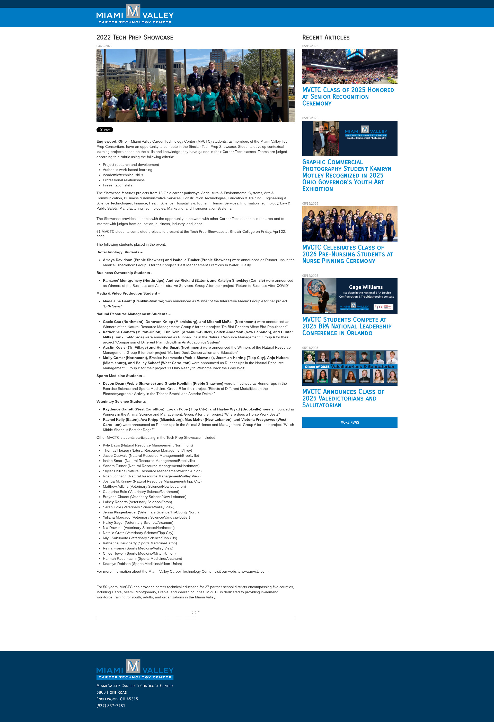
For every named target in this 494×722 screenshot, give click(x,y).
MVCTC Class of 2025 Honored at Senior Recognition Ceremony (348, 96)
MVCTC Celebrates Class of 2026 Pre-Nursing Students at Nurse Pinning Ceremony (347, 254)
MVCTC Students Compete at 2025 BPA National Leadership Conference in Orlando (347, 326)
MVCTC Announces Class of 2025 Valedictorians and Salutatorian (343, 398)
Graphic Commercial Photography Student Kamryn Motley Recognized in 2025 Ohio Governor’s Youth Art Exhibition (347, 175)
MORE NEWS (350, 422)
